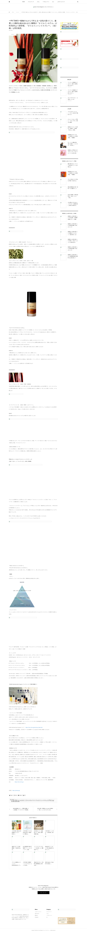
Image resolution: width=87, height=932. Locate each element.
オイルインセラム (35, 800)
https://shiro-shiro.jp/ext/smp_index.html (34, 727)
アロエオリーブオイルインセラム (26, 800)
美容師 (18, 801)
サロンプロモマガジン (21, 800)
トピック (12, 799)
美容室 (16, 801)
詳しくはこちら (43, 892)
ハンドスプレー (37, 800)
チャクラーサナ (29, 800)
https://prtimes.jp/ (16, 790)
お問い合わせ (37, 913)
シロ (26, 800)
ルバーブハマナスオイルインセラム (46, 800)
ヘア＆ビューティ (46, 1)
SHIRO (16, 800)
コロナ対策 (49, 800)
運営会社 (36, 915)
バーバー (33, 800)
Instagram (36, 917)
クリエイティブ (31, 1)
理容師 (13, 801)
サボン (52, 800)
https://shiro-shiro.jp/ (19, 781)
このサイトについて (61, 1)
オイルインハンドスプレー (42, 800)
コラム (38, 1)
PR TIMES (12, 800)
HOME (23, 1)
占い (53, 1)
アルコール (19, 800)
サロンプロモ (15, 800)
